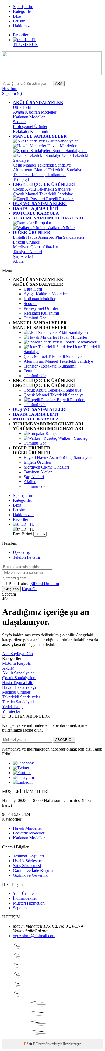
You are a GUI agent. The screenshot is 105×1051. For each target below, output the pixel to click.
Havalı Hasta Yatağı (19, 687)
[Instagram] (23, 777)
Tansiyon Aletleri (27, 251)
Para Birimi (22, 534)
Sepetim (20, 908)
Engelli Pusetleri (59, 198)
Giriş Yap (11, 589)
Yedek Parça (12, 706)
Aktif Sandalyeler (62, 141)
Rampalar (42, 223)
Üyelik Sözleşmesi (28, 861)
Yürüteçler (11, 711)
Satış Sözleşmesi (27, 865)
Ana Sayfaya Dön (17, 653)
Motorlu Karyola (16, 663)
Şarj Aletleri (23, 256)
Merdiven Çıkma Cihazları (35, 247)
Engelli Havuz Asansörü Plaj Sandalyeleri (48, 237)
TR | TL (27, 524)
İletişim (19, 21)
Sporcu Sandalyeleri (69, 150)
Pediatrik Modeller (28, 833)
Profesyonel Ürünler (30, 126)
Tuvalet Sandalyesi (18, 702)
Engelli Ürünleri (26, 242)
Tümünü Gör (35, 318)
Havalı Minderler (61, 146)
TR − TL (28, 39)
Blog (17, 16)
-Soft (28, 1044)
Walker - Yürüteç (61, 227)
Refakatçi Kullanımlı (30, 131)
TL (16, 44)
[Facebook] (23, 763)
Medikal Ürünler (16, 692)
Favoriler (20, 35)
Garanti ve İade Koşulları (34, 870)
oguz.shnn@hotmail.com (34, 935)
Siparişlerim (23, 6)
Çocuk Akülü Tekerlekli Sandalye (42, 189)
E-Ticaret (39, 1044)
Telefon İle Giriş (27, 557)
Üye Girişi (22, 552)
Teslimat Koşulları (28, 856)
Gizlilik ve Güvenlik (30, 875)
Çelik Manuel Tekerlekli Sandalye (42, 165)
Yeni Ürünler (24, 893)
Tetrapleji (21, 179)
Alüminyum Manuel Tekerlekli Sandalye (47, 170)
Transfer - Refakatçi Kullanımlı (39, 174)
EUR (33, 44)
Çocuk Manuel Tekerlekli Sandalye (43, 194)
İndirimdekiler (25, 898)
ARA (58, 84)
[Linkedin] (23, 782)
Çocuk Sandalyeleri (19, 677)
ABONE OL (64, 740)
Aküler (19, 261)
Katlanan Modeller (29, 117)
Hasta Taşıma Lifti (17, 682)
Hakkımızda (23, 26)
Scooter (19, 121)
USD (24, 44)
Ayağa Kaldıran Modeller (34, 112)
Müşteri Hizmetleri (29, 903)
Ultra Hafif (22, 107)
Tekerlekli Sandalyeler (21, 697)
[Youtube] (22, 772)
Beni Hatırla (19, 583)
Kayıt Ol (29, 588)
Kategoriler (22, 11)
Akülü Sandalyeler (18, 673)
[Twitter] (21, 768)
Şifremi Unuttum (44, 583)
